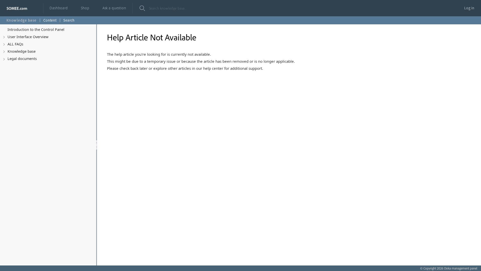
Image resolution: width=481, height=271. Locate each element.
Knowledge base (22, 51)
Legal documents (22, 58)
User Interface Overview (28, 36)
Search (69, 20)
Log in (469, 8)
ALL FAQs (15, 44)
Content (50, 20)
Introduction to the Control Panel (36, 29)
